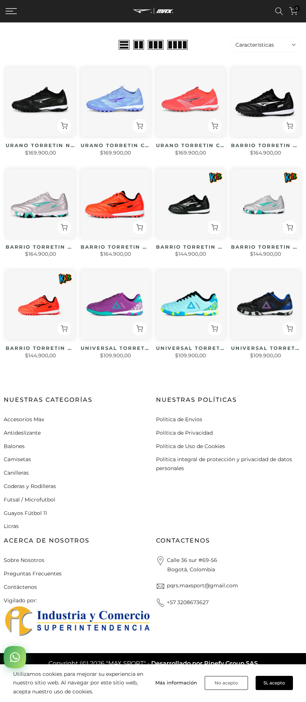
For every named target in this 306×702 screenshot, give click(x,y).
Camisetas (17, 459)
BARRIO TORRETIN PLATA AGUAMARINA (70, 247)
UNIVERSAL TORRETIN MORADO (132, 348)
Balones (14, 446)
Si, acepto (274, 683)
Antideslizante (22, 432)
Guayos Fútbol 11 (25, 513)
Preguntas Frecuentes (33, 573)
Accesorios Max (24, 419)
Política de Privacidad (184, 432)
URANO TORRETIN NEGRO (47, 145)
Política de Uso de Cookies (190, 446)
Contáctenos (20, 587)
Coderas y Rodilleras (30, 486)
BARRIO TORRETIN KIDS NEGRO (207, 247)
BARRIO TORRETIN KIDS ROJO (54, 348)
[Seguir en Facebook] (7, 641)
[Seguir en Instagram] (21, 641)
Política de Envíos (179, 419)
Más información (176, 683)
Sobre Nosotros (24, 560)
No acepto (226, 683)
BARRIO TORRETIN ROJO (120, 247)
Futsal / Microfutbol (29, 499)
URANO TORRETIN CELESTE (124, 145)
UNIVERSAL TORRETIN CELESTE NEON (217, 348)
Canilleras (16, 472)
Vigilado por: (20, 600)
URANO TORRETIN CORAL (197, 145)
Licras (11, 526)
